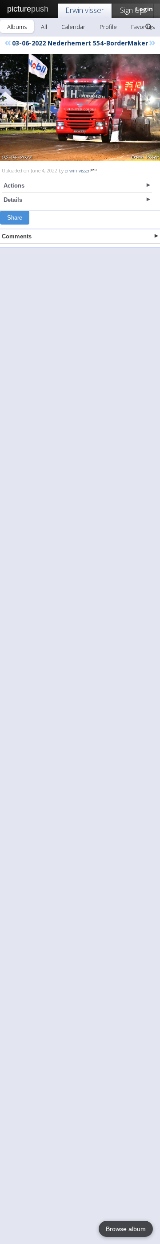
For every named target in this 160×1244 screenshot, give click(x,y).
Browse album (126, 1228)
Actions (14, 185)
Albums (17, 27)
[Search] (148, 27)
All (44, 27)
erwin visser (77, 170)
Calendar (73, 27)
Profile (108, 27)
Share (14, 217)
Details (13, 199)
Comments (17, 236)
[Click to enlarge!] (80, 107)
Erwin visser (84, 10)
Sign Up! (133, 10)
